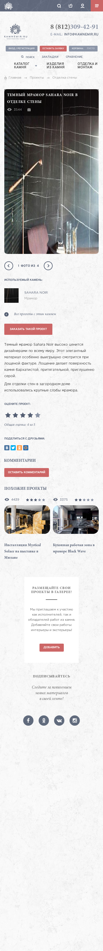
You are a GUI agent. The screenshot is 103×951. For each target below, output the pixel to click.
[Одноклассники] (19, 447)
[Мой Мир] (25, 447)
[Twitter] (13, 447)
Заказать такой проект (28, 329)
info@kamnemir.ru (81, 34)
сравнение (74, 57)
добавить (51, 647)
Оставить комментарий (26, 472)
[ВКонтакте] (6, 447)
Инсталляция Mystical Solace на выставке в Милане (22, 552)
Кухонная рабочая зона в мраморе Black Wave (74, 549)
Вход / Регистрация (22, 48)
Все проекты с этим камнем (35, 314)
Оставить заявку (53, 48)
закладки (50, 57)
